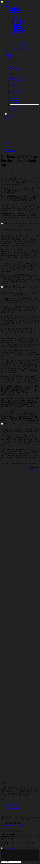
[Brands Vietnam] (7, 2)
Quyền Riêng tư (11, 806)
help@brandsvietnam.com (14, 825)
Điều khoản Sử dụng (12, 804)
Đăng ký (8, 118)
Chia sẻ (8, 143)
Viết (2, 122)
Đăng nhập (9, 116)
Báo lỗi (7, 145)
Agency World (10, 151)
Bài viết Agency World (7, 138)
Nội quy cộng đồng (12, 808)
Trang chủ (8, 149)
